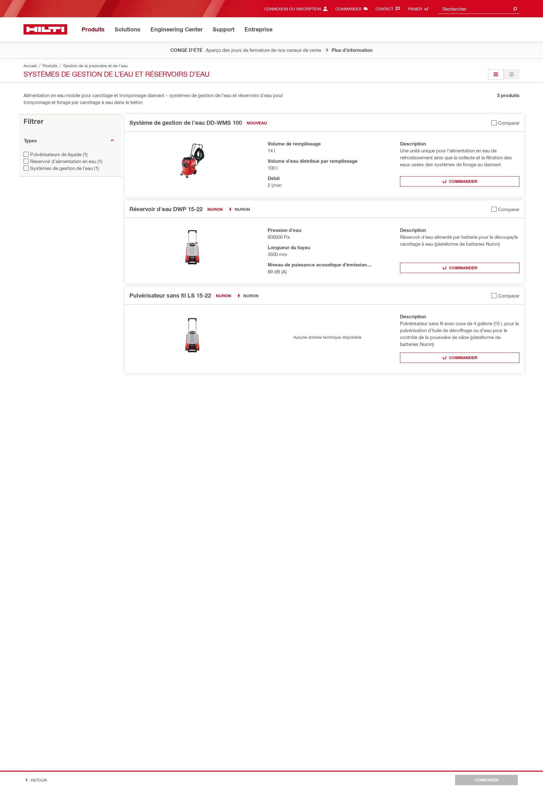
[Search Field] (515, 8)
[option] (496, 74)
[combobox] (478, 8)
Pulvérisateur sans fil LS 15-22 (170, 295)
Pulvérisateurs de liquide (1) (59, 154)
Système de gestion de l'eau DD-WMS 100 (185, 122)
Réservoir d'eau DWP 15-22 (166, 208)
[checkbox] (505, 123)
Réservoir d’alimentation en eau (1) (66, 161)
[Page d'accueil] (45, 29)
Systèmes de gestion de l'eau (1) (64, 168)
